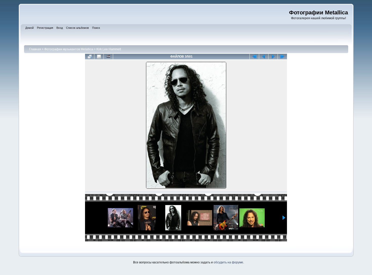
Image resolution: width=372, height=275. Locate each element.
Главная (35, 49)
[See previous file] (263, 56)
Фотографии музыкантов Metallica (68, 49)
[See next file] (273, 56)
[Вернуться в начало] (254, 56)
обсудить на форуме (228, 262)
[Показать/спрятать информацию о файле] (99, 56)
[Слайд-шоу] (108, 56)
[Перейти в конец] (282, 56)
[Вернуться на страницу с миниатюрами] (89, 56)
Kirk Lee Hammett (108, 49)
